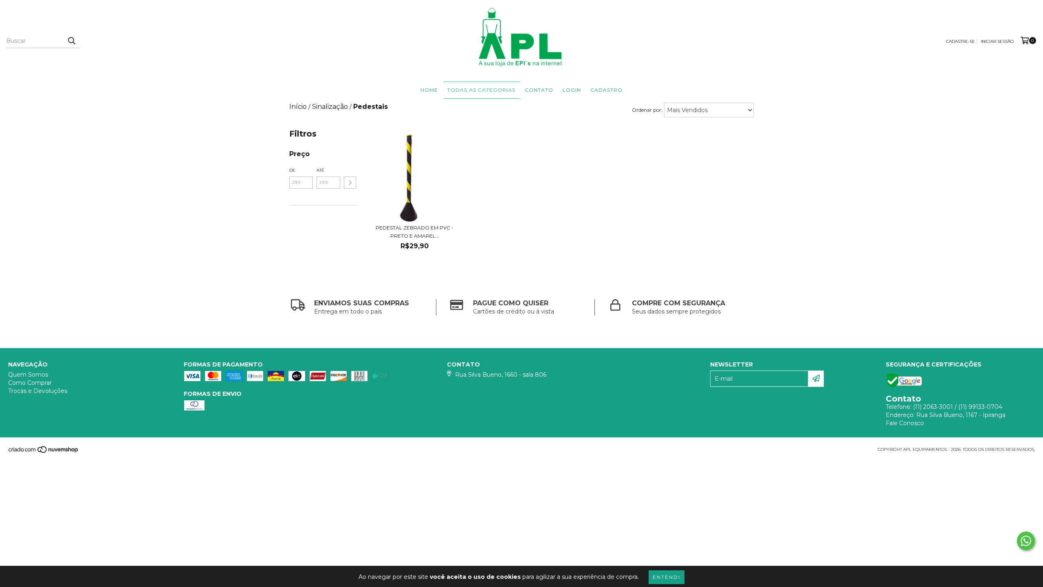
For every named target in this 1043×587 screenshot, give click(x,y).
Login (572, 90)
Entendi (666, 577)
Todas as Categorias (481, 90)
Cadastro (606, 90)
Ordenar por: (647, 110)
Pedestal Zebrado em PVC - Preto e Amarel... (414, 232)
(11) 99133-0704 (980, 406)
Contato (539, 90)
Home (429, 90)
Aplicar (350, 183)
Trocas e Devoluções (37, 391)
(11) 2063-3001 (933, 406)
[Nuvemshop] (43, 452)
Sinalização (330, 106)
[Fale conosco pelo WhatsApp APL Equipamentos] (1026, 541)
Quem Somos (28, 374)
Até (320, 170)
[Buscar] (71, 40)
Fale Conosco (905, 423)
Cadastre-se (960, 41)
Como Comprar (30, 382)
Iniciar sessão (997, 41)
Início (298, 106)
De (292, 170)
